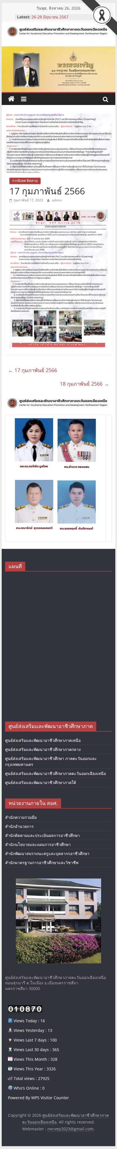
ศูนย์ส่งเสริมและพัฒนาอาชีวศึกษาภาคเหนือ (43, 740)
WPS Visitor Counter (50, 1097)
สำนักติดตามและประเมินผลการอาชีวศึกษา (42, 835)
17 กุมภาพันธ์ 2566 (32, 370)
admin (57, 200)
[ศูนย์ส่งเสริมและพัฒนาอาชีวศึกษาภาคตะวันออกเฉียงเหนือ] (11, 99)
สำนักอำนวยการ (19, 826)
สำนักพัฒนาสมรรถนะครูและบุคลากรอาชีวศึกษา (47, 853)
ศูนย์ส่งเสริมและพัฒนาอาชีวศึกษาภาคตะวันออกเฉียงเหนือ (55, 773)
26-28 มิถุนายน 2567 (50, 17)
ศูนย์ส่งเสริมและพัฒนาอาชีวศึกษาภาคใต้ (40, 782)
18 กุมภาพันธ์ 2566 (84, 383)
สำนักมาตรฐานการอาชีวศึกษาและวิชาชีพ (41, 862)
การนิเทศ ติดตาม (25, 180)
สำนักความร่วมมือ (21, 817)
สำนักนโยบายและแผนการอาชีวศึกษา (38, 844)
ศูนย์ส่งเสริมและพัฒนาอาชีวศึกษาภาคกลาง (43, 749)
